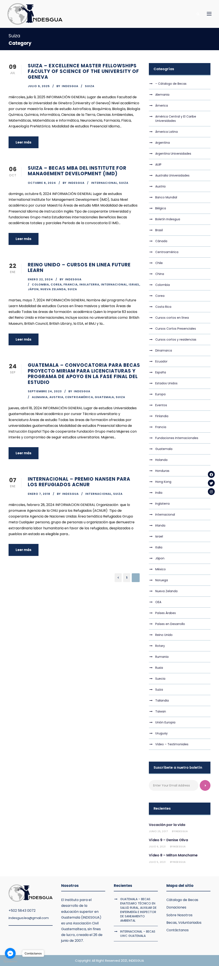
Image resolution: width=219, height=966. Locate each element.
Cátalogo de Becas (182, 899)
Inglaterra (89, 284)
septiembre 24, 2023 (45, 391)
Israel (134, 284)
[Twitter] (211, 483)
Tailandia (162, 700)
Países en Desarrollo (170, 624)
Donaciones (176, 907)
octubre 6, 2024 (42, 183)
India (158, 493)
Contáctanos (177, 930)
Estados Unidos (166, 383)
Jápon (33, 289)
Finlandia (161, 416)
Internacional (104, 183)
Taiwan (160, 711)
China (159, 274)
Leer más (23, 142)
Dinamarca (163, 350)
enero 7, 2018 (39, 494)
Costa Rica (163, 307)
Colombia (40, 284)
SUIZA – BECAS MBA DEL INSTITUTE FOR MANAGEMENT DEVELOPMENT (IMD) (77, 171)
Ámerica (161, 105)
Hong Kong (163, 482)
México (160, 569)
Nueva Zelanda (53, 289)
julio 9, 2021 (157, 846)
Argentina (162, 142)
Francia (71, 284)
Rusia (159, 668)
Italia (158, 547)
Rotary (160, 646)
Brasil (159, 230)
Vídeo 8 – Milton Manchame (173, 855)
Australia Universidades (172, 175)
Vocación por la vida (167, 824)
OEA (158, 602)
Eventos (161, 405)
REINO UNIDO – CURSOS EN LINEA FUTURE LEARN (79, 267)
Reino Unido (164, 635)
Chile (159, 263)
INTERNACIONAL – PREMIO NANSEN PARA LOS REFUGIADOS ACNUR (79, 482)
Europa (160, 394)
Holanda (161, 460)
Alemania (40, 397)
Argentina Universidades (173, 153)
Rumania (162, 657)
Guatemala (104, 397)
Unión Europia (165, 722)
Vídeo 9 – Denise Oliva (168, 840)
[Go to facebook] (10, 953)
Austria (56, 397)
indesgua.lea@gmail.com (29, 918)
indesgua (70, 86)
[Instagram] (211, 491)
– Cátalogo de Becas (170, 84)
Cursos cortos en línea (172, 317)
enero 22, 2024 (40, 279)
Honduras (162, 471)
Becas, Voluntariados (183, 922)
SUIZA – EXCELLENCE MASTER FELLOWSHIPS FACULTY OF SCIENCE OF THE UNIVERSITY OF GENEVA (83, 71)
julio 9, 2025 (39, 86)
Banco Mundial (166, 197)
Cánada (161, 241)
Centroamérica (79, 397)
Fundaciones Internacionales (176, 438)
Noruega (161, 580)
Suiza (89, 86)
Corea (56, 284)
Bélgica (160, 208)
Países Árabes (165, 613)
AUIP (158, 164)
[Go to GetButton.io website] (10, 961)
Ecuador (161, 361)
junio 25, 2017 (158, 831)
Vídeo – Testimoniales (171, 744)
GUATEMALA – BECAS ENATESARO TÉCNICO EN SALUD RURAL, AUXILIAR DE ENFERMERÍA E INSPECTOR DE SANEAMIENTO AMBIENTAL (138, 910)
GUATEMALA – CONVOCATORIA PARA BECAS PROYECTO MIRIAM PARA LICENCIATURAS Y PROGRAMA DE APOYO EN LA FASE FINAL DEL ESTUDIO (84, 373)
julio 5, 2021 (157, 862)
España (160, 372)
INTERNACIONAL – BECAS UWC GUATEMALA (137, 933)
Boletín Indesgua (167, 219)
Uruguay (161, 733)
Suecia (160, 678)
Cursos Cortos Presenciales (175, 328)
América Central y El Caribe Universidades (175, 118)
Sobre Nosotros (179, 915)
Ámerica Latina (166, 132)
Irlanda (160, 525)
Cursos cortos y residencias (175, 339)
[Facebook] (211, 474)
